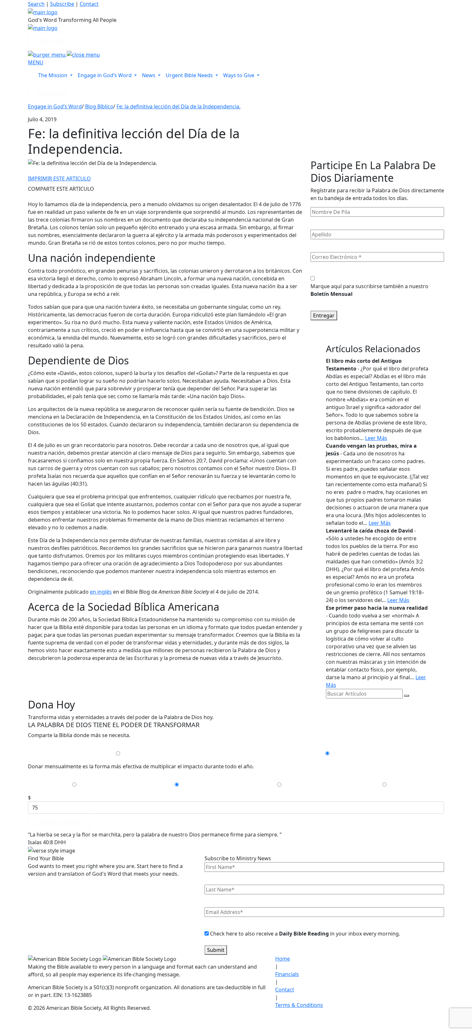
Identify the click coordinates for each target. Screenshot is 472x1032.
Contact (89, 3)
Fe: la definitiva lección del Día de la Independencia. (178, 106)
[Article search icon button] (406, 696)
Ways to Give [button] (239, 75)
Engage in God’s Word (55, 106)
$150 (287, 784)
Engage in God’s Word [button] (105, 75)
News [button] (149, 75)
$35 (81, 784)
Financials (287, 974)
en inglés (101, 591)
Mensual (135, 753)
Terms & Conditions (299, 1005)
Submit (215, 950)
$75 (184, 784)
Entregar (324, 315)
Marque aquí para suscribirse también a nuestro (369, 290)
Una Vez (342, 753)
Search (36, 3)
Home (282, 958)
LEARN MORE (56, 887)
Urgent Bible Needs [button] (190, 75)
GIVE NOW (52, 41)
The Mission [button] (53, 75)
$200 (393, 784)
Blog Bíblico (99, 106)
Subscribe (62, 3)
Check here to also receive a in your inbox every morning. (305, 933)
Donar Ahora (59, 823)
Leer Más (376, 438)
